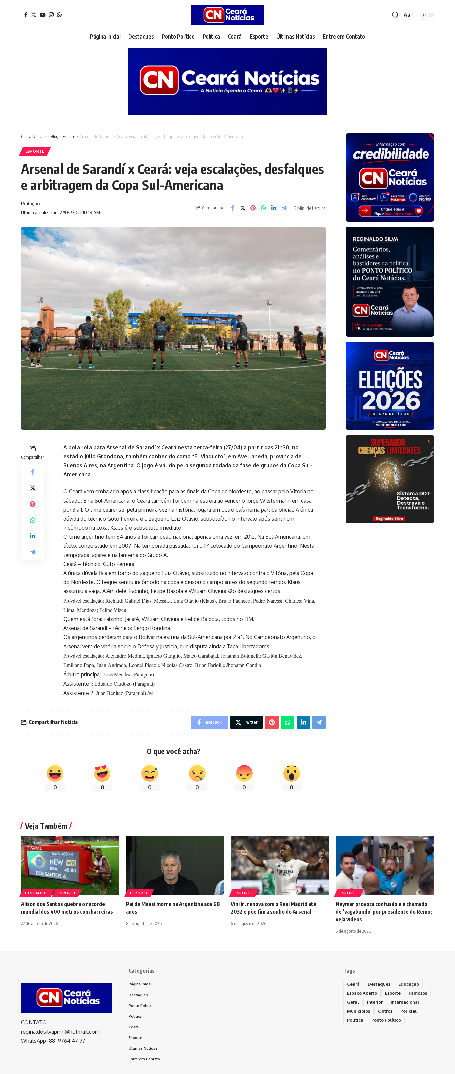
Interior (375, 1002)
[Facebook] (26, 14)
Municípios (358, 1011)
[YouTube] (42, 14)
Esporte (35, 151)
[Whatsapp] (59, 14)
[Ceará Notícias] (227, 15)
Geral (353, 1002)
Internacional (405, 1002)
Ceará (353, 984)
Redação (30, 203)
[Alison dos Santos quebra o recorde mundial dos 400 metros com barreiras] (70, 865)
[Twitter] (33, 14)
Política (355, 1020)
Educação (408, 984)
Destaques (37, 893)
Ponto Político (386, 1020)
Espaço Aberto (362, 993)
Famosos (418, 993)
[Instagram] (51, 14)
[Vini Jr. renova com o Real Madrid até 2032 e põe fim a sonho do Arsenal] (280, 865)
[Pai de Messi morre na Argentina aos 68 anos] (175, 865)
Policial (408, 1011)
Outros (385, 1011)
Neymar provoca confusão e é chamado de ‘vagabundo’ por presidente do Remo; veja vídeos (384, 912)
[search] (395, 15)
